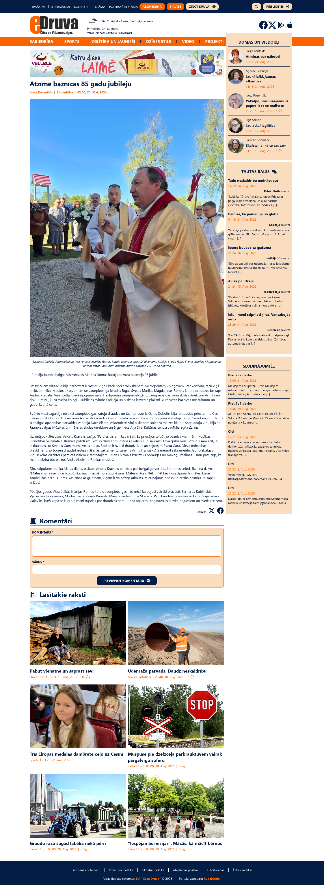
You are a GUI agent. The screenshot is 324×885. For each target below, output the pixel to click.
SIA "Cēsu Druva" (148, 878)
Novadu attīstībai (139, 677)
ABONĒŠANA (152, 6)
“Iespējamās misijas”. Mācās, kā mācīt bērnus (175, 843)
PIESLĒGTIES (275, 6)
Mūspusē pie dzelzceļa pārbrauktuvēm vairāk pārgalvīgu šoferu (175, 757)
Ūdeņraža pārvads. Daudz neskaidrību (167, 670)
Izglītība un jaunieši (112, 41)
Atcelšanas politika (185, 870)
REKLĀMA (98, 7)
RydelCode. (212, 878)
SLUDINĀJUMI (60, 7)
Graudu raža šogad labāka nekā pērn (68, 843)
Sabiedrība (41, 41)
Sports (71, 41)
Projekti (214, 41)
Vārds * (38, 562)
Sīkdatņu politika (153, 870)
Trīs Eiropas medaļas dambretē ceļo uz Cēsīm (76, 754)
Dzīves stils (158, 41)
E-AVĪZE (175, 6)
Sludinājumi (256, 366)
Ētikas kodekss (242, 870)
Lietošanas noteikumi (86, 870)
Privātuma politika (121, 870)
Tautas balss (256, 171)
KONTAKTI (81, 7)
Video (188, 41)
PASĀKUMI (39, 7)
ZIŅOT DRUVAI (199, 6)
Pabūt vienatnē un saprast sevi (62, 670)
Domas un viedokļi (258, 42)
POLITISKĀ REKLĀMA (123, 7)
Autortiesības (215, 870)
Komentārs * (42, 532)
